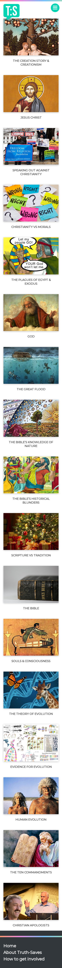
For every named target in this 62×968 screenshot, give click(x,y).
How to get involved (24, 958)
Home (9, 945)
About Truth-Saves (22, 952)
